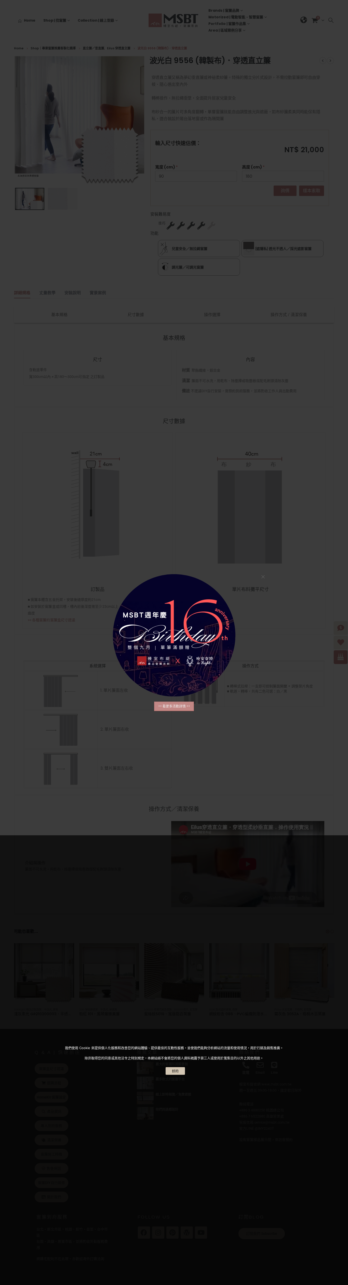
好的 (175, 1071)
